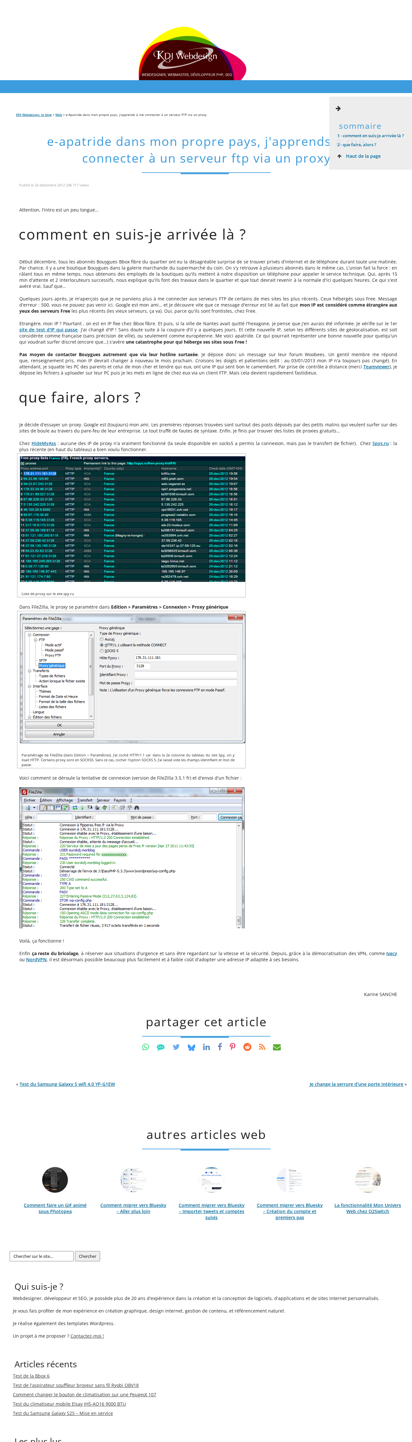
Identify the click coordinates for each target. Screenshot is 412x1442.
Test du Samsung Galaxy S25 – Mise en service (63, 1413)
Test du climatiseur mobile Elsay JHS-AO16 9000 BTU (69, 1404)
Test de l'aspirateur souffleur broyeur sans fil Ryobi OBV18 (76, 1385)
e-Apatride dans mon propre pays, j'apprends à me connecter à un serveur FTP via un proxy (206, 149)
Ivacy (391, 953)
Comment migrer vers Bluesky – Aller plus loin (133, 1208)
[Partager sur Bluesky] (191, 1046)
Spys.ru (380, 443)
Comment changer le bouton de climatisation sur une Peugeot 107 (84, 1394)
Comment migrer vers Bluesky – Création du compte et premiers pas (290, 1211)
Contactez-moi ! (87, 1336)
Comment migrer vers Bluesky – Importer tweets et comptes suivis (212, 1211)
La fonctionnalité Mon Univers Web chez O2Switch (367, 1208)
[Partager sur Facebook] (219, 1046)
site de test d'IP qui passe (48, 330)
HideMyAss (44, 443)
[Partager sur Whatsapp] (145, 1046)
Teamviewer (376, 367)
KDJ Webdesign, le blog (34, 114)
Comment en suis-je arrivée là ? (370, 135)
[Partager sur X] (176, 1046)
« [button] (65, 1084)
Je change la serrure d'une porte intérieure (356, 1084)
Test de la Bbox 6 (31, 1376)
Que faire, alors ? (356, 144)
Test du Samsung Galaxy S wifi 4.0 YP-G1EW (67, 1084)
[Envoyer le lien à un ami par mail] (277, 1046)
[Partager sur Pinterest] (233, 1046)
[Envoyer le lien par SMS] (161, 1046)
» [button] (358, 1084)
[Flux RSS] (262, 1046)
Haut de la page (363, 156)
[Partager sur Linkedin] (206, 1046)
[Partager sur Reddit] (247, 1046)
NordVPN (36, 959)
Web (58, 114)
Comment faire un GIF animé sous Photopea (55, 1208)
